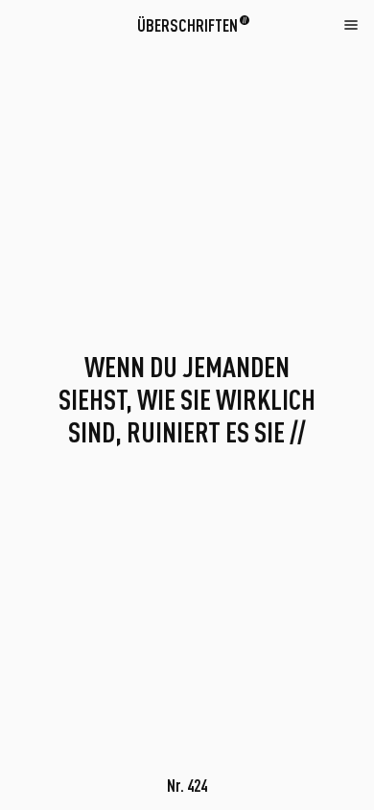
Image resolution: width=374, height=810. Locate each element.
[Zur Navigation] (351, 24)
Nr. (187, 785)
